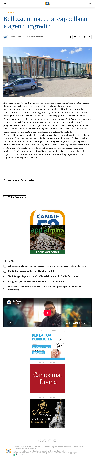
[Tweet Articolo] (75, 37)
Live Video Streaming (14, 197)
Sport (81, 447)
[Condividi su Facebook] (70, 37)
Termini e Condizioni (29, 448)
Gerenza (18, 448)
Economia (46, 447)
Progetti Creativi (62, 451)
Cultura (75, 447)
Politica (30, 447)
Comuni (23, 447)
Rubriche (67, 447)
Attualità (37, 447)
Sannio (60, 447)
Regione (54, 447)
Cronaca (16, 447)
